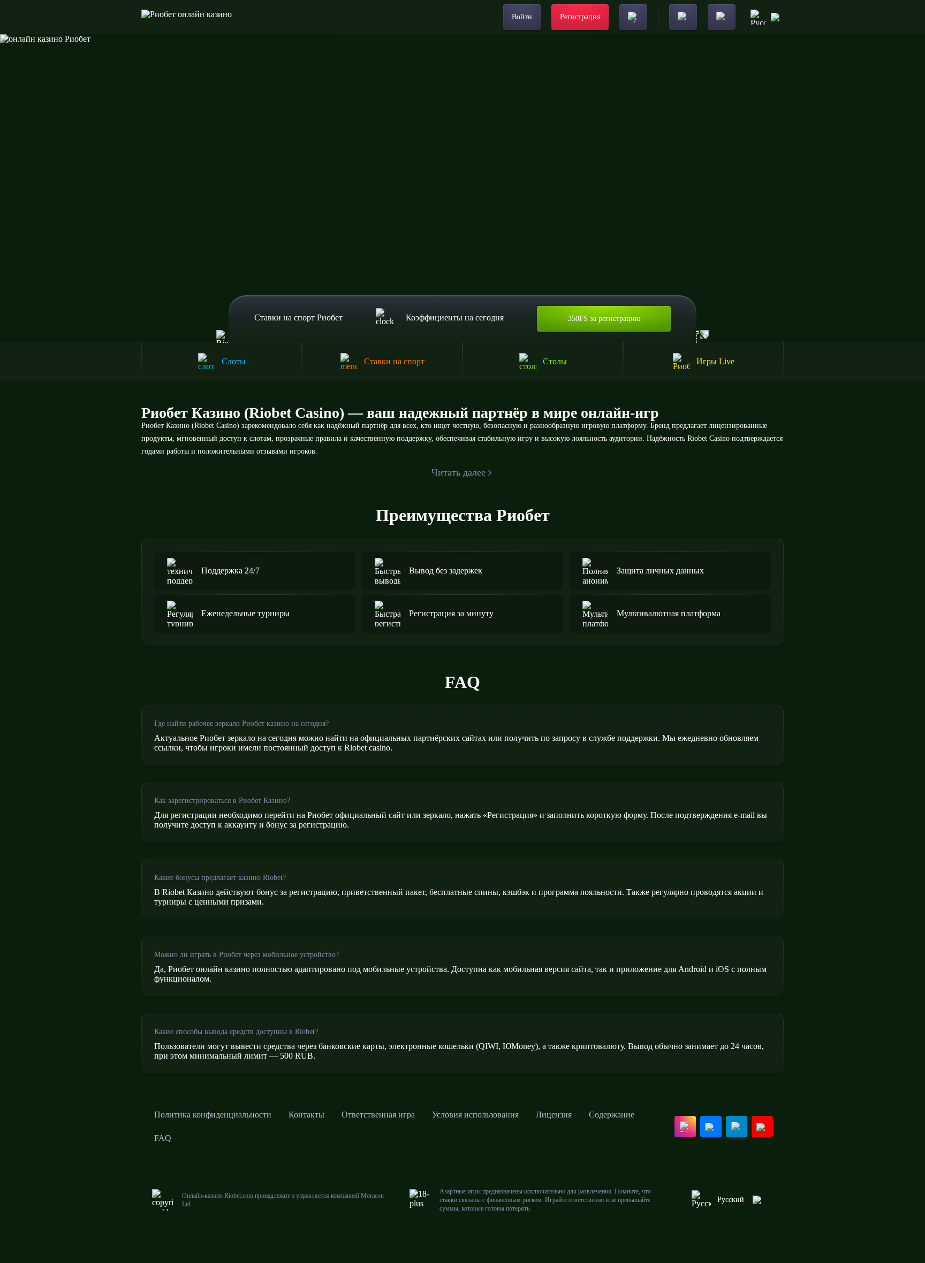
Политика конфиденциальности (212, 1114)
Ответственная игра (378, 1114)
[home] (186, 17)
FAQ (162, 1138)
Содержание (611, 1114)
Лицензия (554, 1114)
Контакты (306, 1114)
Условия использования (475, 1114)
